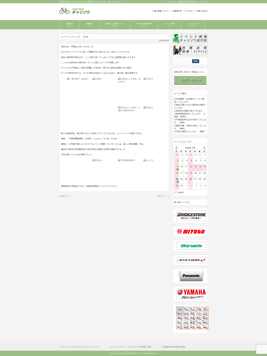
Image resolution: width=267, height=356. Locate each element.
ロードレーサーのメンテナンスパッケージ (80, 347)
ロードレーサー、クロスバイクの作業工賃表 (131, 347)
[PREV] (177, 147)
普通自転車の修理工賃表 (174, 347)
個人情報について (161, 11)
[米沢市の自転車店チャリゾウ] (74, 13)
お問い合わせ (202, 11)
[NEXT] (203, 147)
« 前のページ (65, 196)
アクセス (189, 11)
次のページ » (163, 196)
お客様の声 (177, 11)
